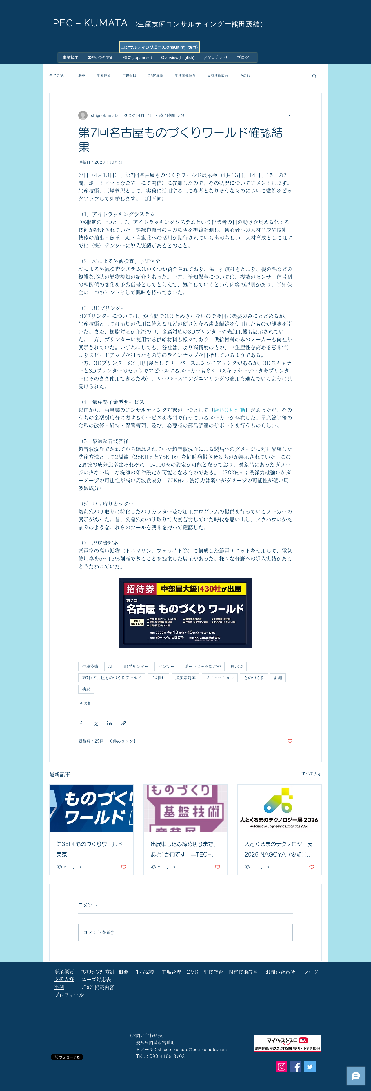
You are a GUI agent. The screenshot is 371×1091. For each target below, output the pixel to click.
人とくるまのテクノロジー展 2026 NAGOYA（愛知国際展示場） (278, 850)
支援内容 (64, 979)
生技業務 (145, 972)
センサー (166, 666)
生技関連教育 (185, 75)
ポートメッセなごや (202, 666)
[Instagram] (281, 1066)
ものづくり (254, 678)
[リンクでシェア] (123, 723)
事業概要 (64, 971)
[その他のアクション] (289, 115)
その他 (245, 75)
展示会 (237, 666)
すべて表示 (311, 774)
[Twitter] (310, 1066)
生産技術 (104, 75)
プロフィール (69, 994)
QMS (192, 972)
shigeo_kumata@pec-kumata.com (192, 1049)
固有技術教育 (217, 75)
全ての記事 (58, 75)
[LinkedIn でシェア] (109, 723)
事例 (59, 987)
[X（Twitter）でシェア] (95, 723)
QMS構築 (155, 75)
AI (110, 666)
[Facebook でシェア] (81, 723)
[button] (314, 75)
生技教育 (213, 972)
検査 (86, 689)
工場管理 (129, 75)
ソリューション (219, 678)
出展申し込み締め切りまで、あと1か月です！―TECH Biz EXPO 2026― (185, 850)
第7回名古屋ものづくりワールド (111, 678)
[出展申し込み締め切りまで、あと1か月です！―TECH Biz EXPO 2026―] (186, 808)
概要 (81, 75)
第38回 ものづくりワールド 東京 (90, 849)
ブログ (310, 972)
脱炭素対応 (185, 678)
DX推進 (158, 678)
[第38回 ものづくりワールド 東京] (91, 808)
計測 (278, 678)
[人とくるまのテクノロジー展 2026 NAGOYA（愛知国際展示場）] (279, 808)
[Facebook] (295, 1066)
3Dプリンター (135, 666)
